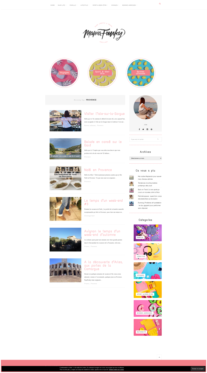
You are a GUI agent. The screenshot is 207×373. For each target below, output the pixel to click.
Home (52, 5)
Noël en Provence (98, 170)
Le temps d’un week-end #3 (103, 202)
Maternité (141, 332)
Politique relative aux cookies (116, 369)
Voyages (114, 5)
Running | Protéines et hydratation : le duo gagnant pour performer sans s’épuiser (149, 205)
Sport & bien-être (100, 5)
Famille (73, 5)
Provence (100, 125)
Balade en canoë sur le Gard (103, 143)
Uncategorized (89, 216)
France (86, 246)
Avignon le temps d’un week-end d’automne (102, 233)
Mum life (61, 5)
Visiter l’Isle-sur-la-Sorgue (104, 113)
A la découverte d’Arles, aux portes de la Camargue (103, 265)
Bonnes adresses (129, 5)
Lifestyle (84, 5)
